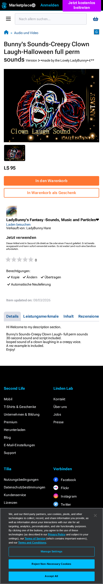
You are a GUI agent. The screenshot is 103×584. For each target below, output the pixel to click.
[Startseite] (6, 32)
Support (10, 453)
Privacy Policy (56, 534)
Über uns (60, 407)
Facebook (68, 480)
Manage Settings (51, 551)
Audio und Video (26, 33)
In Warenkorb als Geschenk (51, 192)
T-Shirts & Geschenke (20, 407)
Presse (58, 422)
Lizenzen (10, 502)
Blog (7, 437)
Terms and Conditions (32, 542)
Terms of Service (35, 538)
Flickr (64, 488)
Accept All (51, 576)
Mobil (8, 399)
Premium (10, 422)
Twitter (65, 504)
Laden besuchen (18, 224)
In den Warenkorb (51, 180)
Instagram (68, 496)
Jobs (57, 414)
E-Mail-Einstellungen (19, 445)
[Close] (95, 515)
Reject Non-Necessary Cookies (51, 563)
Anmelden (49, 5)
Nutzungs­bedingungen (21, 479)
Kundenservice (15, 495)
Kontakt (59, 399)
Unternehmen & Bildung (22, 414)
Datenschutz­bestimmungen (25, 487)
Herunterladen (15, 430)
